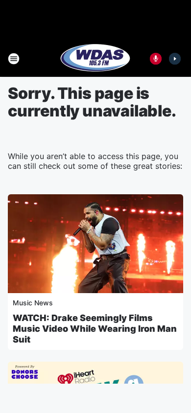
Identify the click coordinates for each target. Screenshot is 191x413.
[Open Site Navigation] (14, 59)
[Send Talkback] (156, 59)
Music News (33, 302)
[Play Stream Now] (175, 59)
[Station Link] (95, 58)
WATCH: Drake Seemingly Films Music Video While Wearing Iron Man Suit (95, 328)
